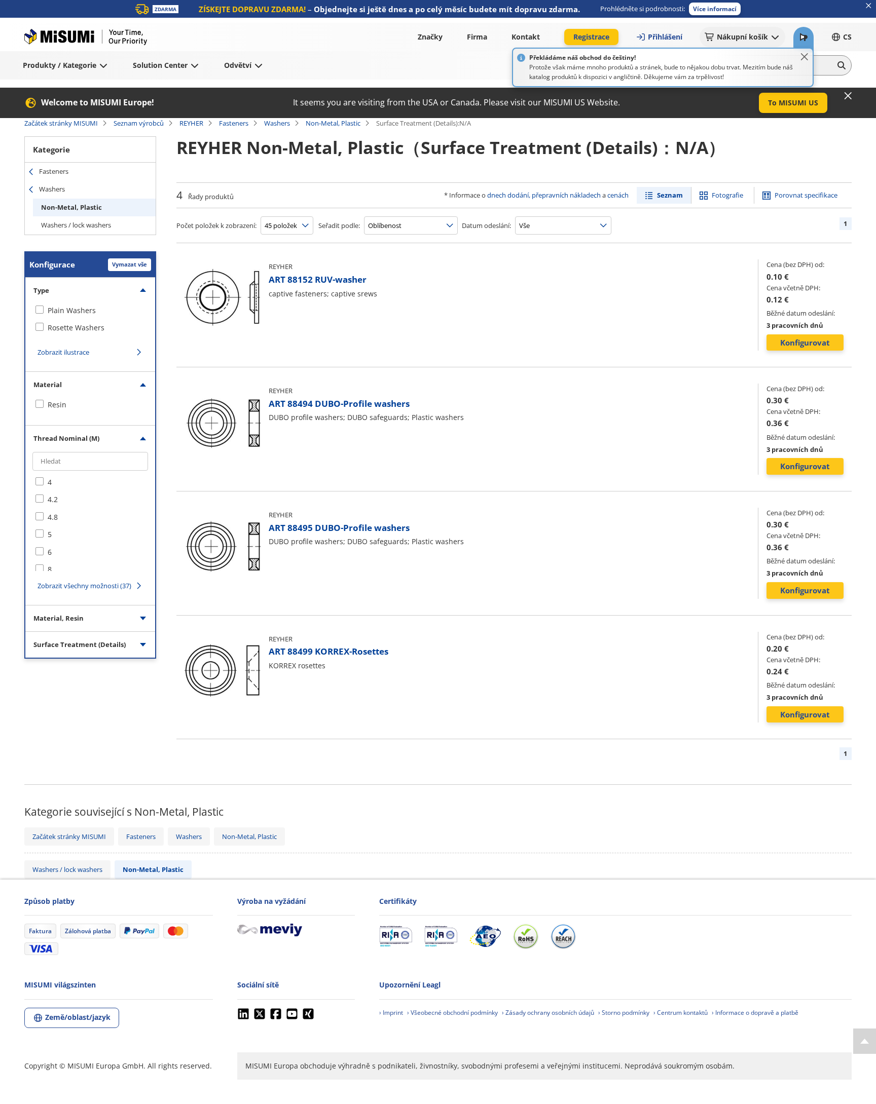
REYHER (191, 123)
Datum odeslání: (486, 225)
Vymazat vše (129, 264)
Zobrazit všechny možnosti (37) (84, 585)
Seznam (670, 195)
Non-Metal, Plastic (333, 123)
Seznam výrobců (139, 123)
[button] (715, 9)
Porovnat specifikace (806, 195)
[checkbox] (90, 310)
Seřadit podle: (339, 225)
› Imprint (391, 1012)
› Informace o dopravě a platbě (755, 1012)
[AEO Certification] (485, 936)
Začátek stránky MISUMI (61, 123)
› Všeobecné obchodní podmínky (452, 1012)
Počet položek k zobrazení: (216, 225)
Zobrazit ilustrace (63, 352)
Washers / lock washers (76, 225)
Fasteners (233, 123)
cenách (618, 195)
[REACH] (563, 936)
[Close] (804, 57)
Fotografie (727, 195)
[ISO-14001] (440, 936)
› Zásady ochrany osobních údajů (548, 1012)
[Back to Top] (864, 1041)
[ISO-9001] (395, 936)
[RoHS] (525, 936)
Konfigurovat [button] (805, 342)
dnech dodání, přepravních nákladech (544, 195)
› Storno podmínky (623, 1012)
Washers (277, 123)
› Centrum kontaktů (680, 1012)
